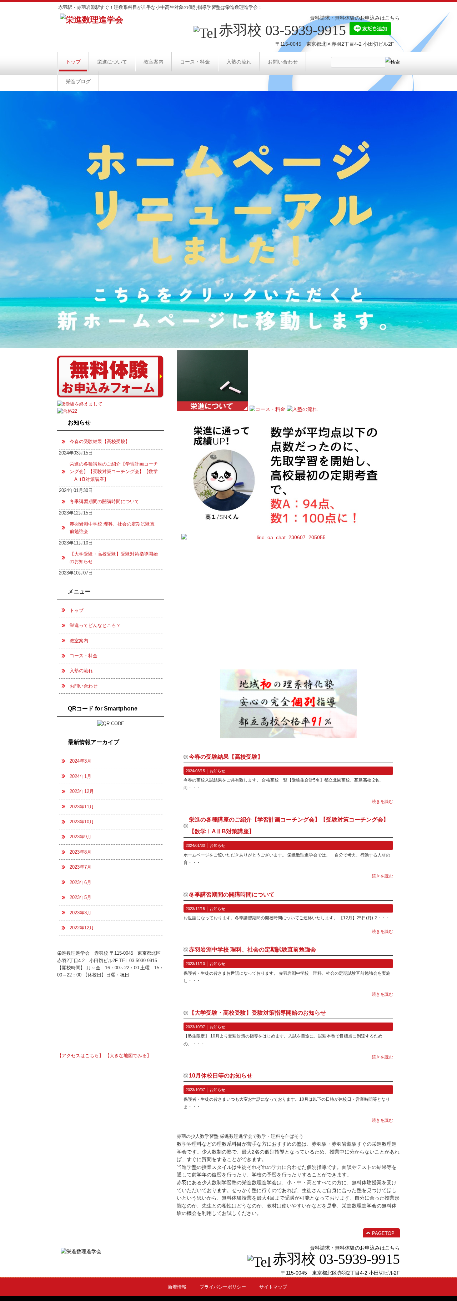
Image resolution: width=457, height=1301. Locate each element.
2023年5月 (80, 897)
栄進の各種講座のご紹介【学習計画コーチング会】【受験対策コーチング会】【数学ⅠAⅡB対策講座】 (114, 471)
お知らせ (217, 771)
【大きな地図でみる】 (128, 1055)
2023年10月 (82, 821)
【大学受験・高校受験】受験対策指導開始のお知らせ (257, 1013)
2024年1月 (80, 776)
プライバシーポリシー (223, 1287)
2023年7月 (80, 867)
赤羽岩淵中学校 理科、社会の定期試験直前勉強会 (252, 949)
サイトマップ (273, 1287)
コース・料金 (83, 655)
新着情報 (177, 1287)
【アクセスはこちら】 (80, 1055)
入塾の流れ (81, 670)
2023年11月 (82, 806)
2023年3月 (80, 912)
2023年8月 (80, 852)
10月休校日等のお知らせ (220, 1076)
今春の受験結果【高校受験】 (226, 757)
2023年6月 (80, 882)
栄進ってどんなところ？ (95, 625)
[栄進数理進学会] (91, 19)
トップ (77, 610)
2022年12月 (82, 927)
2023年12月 (82, 791)
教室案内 (79, 640)
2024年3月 (80, 761)
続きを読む (382, 801)
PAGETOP (383, 1233)
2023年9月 (80, 836)
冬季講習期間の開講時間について (232, 894)
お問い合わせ (83, 686)
